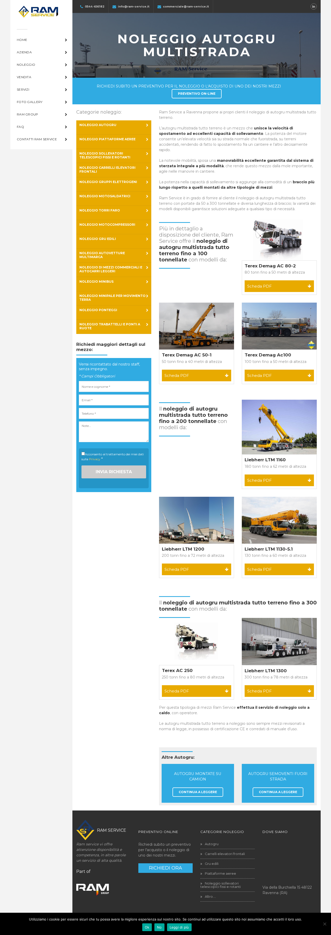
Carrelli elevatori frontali (225, 854)
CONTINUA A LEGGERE (198, 792)
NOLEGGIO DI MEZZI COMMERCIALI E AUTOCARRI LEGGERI (110, 269)
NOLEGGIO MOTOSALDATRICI (104, 196)
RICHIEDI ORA (165, 868)
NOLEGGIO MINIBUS (96, 281)
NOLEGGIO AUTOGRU (97, 125)
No (159, 927)
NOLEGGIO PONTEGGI (98, 310)
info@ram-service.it (133, 6)
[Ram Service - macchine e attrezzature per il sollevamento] (38, 14)
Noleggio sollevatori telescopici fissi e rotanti (220, 885)
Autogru (212, 844)
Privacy (94, 459)
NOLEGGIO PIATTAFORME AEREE (107, 139)
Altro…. (210, 896)
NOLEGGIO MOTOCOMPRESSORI (107, 225)
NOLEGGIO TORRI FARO (99, 210)
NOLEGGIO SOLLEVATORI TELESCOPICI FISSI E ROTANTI (104, 155)
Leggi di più (179, 927)
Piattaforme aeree (220, 873)
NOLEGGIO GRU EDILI (97, 239)
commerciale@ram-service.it (186, 6)
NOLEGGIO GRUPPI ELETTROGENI (108, 182)
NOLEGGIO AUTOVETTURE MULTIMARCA (102, 255)
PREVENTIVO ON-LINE (196, 94)
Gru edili (212, 863)
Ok (147, 927)
